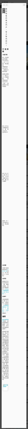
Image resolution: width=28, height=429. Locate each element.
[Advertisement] (17, 33)
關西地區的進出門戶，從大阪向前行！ (6, 27)
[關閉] (24, 5)
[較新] (3, 5)
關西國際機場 (5, 320)
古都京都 (5, 270)
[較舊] (6, 5)
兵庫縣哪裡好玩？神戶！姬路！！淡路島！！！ (5, 308)
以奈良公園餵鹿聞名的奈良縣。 (5, 291)
